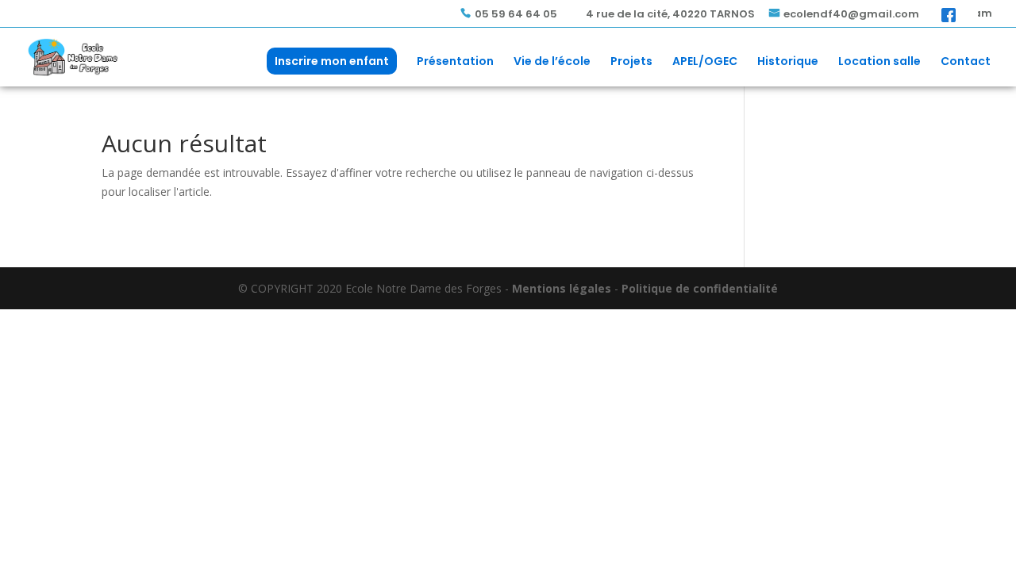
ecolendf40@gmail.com (851, 14)
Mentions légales (561, 288)
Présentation (455, 62)
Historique (787, 62)
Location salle (879, 62)
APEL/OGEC (704, 62)
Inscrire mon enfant (332, 61)
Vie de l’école (552, 62)
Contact (966, 62)
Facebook (948, 14)
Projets (631, 62)
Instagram (985, 14)
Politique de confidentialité (700, 288)
